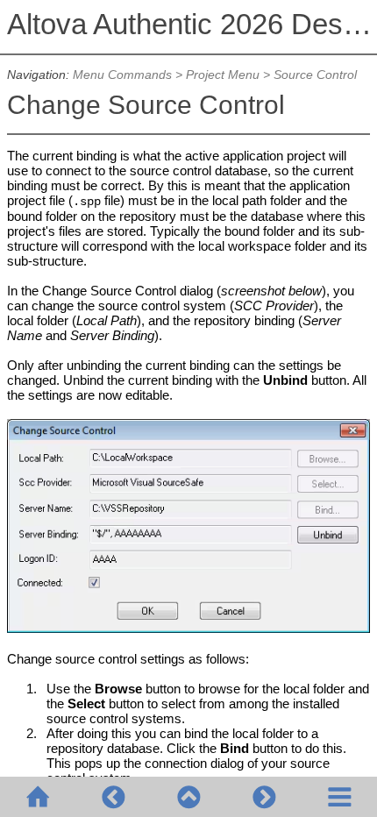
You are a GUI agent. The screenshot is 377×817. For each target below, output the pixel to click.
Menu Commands (122, 75)
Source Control (315, 75)
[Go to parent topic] (188, 797)
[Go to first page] (37, 797)
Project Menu (223, 75)
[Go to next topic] (264, 797)
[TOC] (339, 797)
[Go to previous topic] (113, 797)
